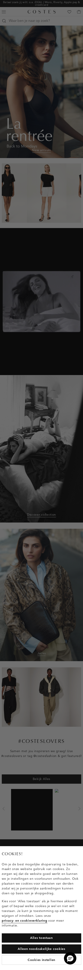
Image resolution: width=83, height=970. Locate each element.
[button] (70, 958)
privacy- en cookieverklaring (24, 921)
